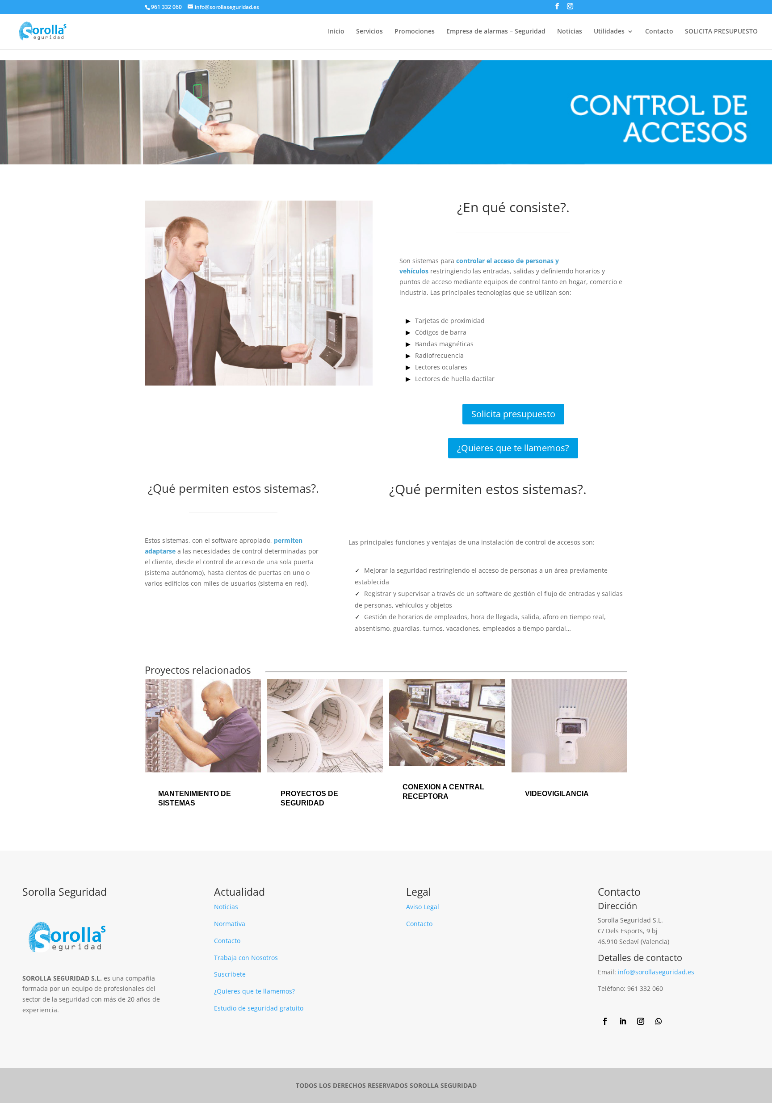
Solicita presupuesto (513, 414)
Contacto (659, 31)
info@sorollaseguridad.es (656, 972)
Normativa (229, 923)
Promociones (414, 31)
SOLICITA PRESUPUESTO (721, 31)
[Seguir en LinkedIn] (623, 1021)
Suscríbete (230, 974)
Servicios (369, 31)
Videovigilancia (557, 793)
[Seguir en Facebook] (605, 1021)
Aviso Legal (422, 906)
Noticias (569, 31)
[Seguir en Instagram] (641, 1021)
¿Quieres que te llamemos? (513, 448)
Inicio (336, 31)
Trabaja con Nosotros (246, 957)
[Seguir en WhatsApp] (658, 1021)
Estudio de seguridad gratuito (258, 1008)
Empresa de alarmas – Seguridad (495, 31)
